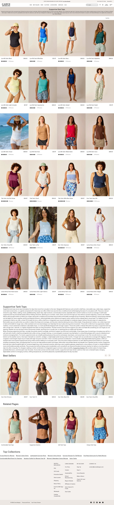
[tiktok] (103, 502)
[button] (107, 18)
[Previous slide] (105, 355)
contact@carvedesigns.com (96, 467)
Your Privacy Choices (36, 502)
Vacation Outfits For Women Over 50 (34, 458)
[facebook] (91, 502)
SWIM (42, 4)
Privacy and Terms (26, 502)
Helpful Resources (57, 464)
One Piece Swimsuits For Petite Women (94, 455)
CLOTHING (46, 4)
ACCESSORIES (53, 4)
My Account (80, 463)
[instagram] (94, 502)
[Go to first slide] (109, 355)
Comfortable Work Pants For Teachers (11, 458)
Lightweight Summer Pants (38, 455)
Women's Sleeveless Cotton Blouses (57, 458)
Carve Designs (69, 463)
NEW (31, 4)
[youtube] (100, 502)
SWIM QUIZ (60, 4)
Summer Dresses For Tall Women (72, 455)
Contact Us (92, 463)
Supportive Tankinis (79, 348)
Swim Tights (73, 458)
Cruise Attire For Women (7, 455)
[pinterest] (97, 502)
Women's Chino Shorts (54, 455)
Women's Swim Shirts (22, 455)
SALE (65, 4)
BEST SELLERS (36, 4)
